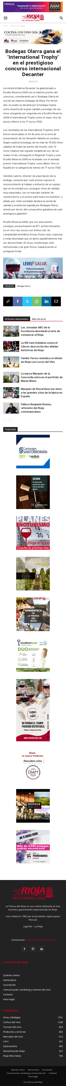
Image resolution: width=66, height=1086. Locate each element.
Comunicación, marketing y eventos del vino (26, 989)
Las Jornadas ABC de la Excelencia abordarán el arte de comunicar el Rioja (40, 331)
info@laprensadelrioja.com (40, 939)
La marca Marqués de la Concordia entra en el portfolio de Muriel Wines (42, 377)
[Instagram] (33, 949)
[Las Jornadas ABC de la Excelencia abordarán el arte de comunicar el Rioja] (11, 331)
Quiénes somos (11, 975)
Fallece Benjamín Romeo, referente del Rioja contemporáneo (36, 408)
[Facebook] (17, 301)
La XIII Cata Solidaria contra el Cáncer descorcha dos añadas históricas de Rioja (39, 346)
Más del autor (39, 319)
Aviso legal (9, 999)
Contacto (8, 994)
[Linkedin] (46, 301)
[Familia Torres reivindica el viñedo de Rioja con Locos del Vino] (11, 361)
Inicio (5, 25)
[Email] (56, 301)
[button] (5, 18)
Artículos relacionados (16, 319)
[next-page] (10, 420)
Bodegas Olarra (23, 286)
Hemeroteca (9, 980)
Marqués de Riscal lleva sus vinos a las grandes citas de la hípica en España (41, 392)
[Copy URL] (8, 301)
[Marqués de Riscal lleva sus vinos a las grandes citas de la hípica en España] (11, 392)
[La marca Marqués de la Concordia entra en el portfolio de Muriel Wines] (11, 377)
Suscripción (9, 984)
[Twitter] (27, 301)
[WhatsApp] (37, 301)
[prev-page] (5, 420)
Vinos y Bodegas (18, 25)
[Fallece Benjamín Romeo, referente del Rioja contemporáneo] (11, 408)
